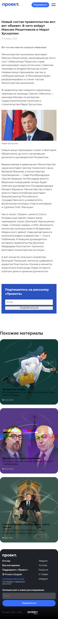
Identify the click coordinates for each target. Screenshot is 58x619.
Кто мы (6, 561)
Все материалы (11, 565)
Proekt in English (13, 574)
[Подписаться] (29, 603)
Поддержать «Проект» (15, 570)
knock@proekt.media (13, 579)
